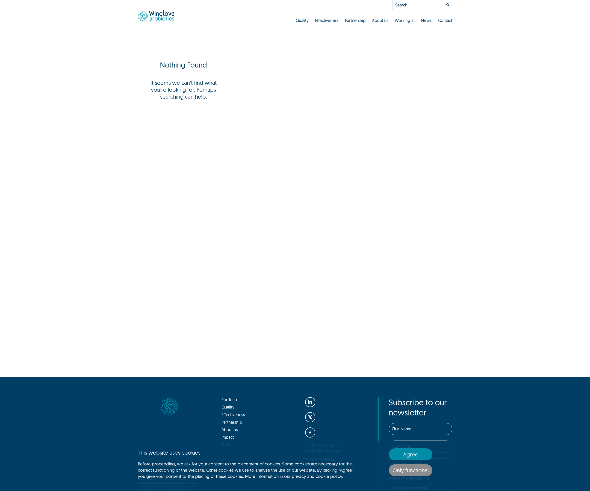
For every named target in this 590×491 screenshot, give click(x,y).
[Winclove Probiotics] (156, 16)
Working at (405, 20)
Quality (302, 20)
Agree (410, 454)
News (426, 20)
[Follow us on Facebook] (310, 432)
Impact (227, 437)
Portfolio (229, 399)
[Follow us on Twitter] (310, 417)
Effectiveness (327, 20)
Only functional (410, 470)
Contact (445, 20)
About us (380, 20)
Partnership (355, 20)
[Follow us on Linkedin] (310, 402)
